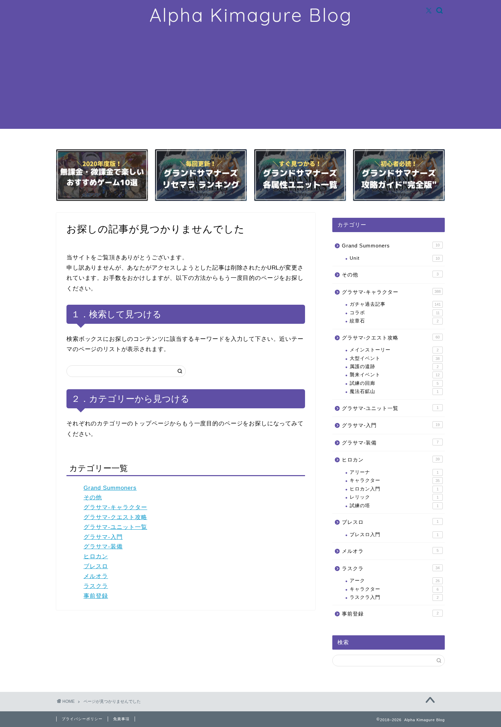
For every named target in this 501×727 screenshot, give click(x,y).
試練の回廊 (394, 383)
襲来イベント (395, 374)
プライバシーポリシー (82, 719)
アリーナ (394, 472)
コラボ (395, 312)
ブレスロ (96, 566)
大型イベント (395, 358)
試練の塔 (394, 505)
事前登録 (96, 596)
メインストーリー (394, 349)
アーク (395, 580)
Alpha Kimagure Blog (250, 15)
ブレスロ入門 (394, 534)
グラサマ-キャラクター (115, 507)
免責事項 (121, 719)
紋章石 (394, 320)
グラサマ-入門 (103, 537)
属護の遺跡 (394, 366)
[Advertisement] (250, 81)
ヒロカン (96, 556)
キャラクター (395, 480)
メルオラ (96, 576)
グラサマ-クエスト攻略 (115, 517)
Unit (395, 258)
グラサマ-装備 (103, 546)
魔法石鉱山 (394, 391)
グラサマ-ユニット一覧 (115, 527)
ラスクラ (96, 586)
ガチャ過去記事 (395, 304)
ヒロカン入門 (394, 488)
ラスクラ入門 (394, 597)
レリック (394, 497)
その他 (93, 497)
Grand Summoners (110, 488)
